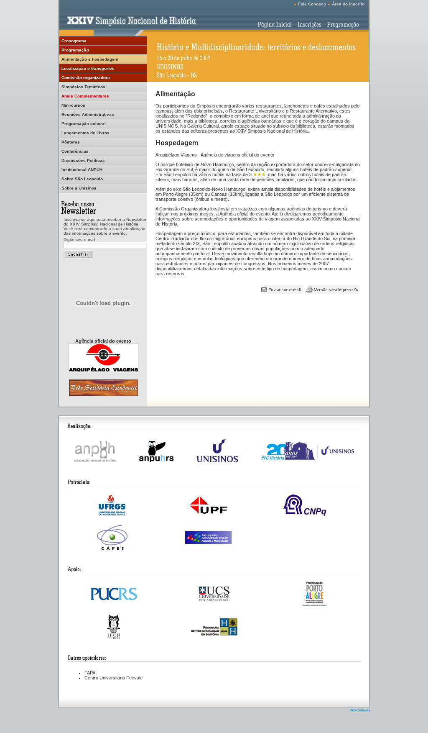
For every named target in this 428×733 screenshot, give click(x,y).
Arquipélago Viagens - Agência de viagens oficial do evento (214, 154)
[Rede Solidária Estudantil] (103, 393)
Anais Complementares (85, 96)
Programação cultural (83, 123)
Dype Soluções (359, 710)
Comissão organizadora (85, 77)
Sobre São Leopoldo (82, 179)
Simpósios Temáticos (83, 87)
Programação (75, 50)
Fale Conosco (312, 4)
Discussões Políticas (83, 160)
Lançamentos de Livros (85, 133)
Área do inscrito (348, 4)
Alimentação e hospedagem (89, 59)
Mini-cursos (73, 105)
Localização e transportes (88, 68)
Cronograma (74, 40)
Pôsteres (70, 142)
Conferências (75, 151)
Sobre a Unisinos (79, 188)
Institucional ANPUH (81, 169)
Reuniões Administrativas (87, 114)
